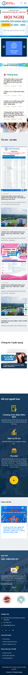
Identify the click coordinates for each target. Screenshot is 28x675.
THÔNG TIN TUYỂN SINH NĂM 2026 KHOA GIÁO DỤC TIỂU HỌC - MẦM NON (14, 102)
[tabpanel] (14, 575)
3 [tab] (15, 587)
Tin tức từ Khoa (6, 639)
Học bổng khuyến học (7, 658)
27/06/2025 (5, 318)
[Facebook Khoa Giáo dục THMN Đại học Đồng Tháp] (26, 313)
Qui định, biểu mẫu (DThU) (8, 655)
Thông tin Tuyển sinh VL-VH (9, 644)
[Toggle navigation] (25, 3)
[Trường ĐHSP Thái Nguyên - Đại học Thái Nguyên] (21, 599)
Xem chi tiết (6, 24)
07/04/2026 (5, 282)
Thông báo (12, 74)
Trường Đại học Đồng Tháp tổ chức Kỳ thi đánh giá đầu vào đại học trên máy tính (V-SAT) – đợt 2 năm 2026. (14, 114)
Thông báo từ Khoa (7, 653)
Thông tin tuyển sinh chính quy (9, 641)
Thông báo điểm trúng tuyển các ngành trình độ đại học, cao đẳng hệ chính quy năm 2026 (13, 81)
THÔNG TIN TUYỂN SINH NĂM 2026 (14, 92)
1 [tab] (12, 587)
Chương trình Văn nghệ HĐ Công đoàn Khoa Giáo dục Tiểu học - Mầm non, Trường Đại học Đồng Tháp (14, 529)
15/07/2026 (5, 229)
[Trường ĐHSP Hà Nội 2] (7, 599)
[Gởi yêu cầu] (26, 309)
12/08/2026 (6, 193)
